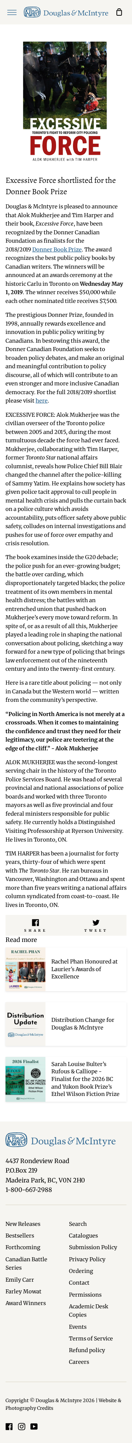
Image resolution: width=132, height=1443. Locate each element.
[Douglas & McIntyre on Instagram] (21, 1426)
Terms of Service (91, 1338)
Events (78, 1327)
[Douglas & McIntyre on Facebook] (9, 1426)
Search (78, 1224)
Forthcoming (23, 1247)
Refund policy (87, 1350)
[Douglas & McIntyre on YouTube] (34, 1426)
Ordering (81, 1271)
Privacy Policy (87, 1259)
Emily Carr (20, 1280)
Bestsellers (20, 1235)
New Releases (23, 1224)
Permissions (85, 1295)
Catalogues (83, 1235)
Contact (79, 1283)
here (42, 400)
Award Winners (26, 1303)
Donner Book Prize (57, 249)
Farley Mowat (23, 1291)
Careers (79, 1362)
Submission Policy (93, 1247)
